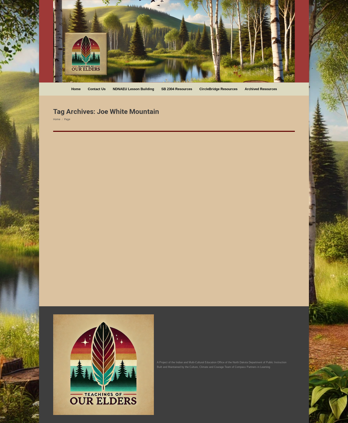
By (69, 278)
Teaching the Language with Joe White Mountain (105, 271)
